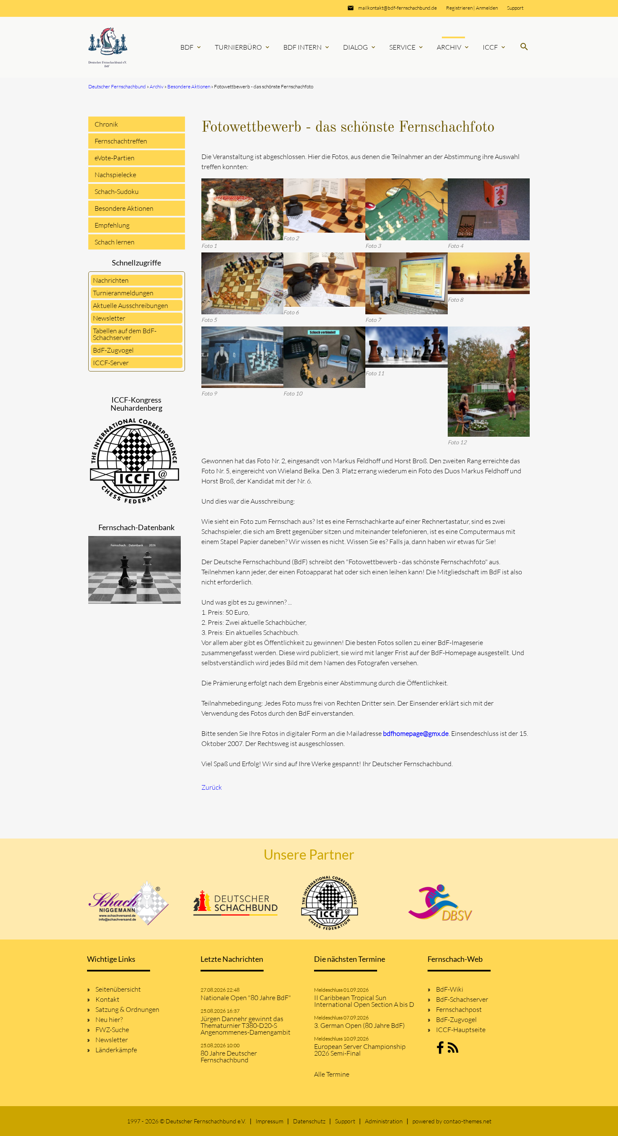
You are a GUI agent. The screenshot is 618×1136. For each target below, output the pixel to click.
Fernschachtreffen (121, 141)
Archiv (453, 47)
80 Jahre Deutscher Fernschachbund (229, 1056)
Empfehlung (112, 225)
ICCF (495, 47)
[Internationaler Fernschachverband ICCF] (329, 903)
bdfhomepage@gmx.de (416, 733)
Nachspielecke (115, 174)
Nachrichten (111, 280)
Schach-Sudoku (117, 191)
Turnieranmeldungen (123, 293)
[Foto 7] (406, 283)
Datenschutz (309, 1121)
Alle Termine (331, 1074)
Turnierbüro (243, 47)
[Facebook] (440, 1050)
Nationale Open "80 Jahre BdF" (246, 997)
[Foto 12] (489, 381)
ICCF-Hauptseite (461, 1029)
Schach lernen (115, 242)
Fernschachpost (459, 1009)
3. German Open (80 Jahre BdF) (359, 1025)
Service (406, 47)
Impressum (269, 1121)
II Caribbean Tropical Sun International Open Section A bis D (364, 1001)
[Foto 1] (242, 209)
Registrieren (459, 8)
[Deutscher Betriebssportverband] (440, 903)
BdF (191, 47)
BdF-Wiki (449, 989)
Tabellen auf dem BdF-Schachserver (124, 334)
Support (515, 8)
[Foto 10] (324, 357)
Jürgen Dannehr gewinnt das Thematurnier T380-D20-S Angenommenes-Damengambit (246, 1025)
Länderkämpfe (116, 1050)
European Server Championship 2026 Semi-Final (360, 1049)
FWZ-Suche (112, 1029)
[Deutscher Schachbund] (235, 903)
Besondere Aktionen (124, 208)
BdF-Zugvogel (113, 350)
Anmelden (487, 8)
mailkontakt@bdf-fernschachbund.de (397, 8)
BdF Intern (306, 47)
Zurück (211, 787)
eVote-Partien (115, 158)
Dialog (360, 47)
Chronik (106, 124)
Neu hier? (109, 1019)
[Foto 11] (406, 347)
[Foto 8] (489, 273)
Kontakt (107, 999)
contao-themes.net (467, 1121)
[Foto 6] (324, 279)
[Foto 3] (406, 209)
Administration (384, 1121)
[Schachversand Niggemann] (129, 902)
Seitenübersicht (118, 989)
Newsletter (109, 318)
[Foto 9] (242, 357)
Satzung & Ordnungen (127, 1009)
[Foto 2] (324, 205)
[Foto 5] (242, 283)
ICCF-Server (111, 362)
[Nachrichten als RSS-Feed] (453, 1050)
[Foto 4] (489, 209)
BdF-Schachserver (462, 999)
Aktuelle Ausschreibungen (130, 305)
